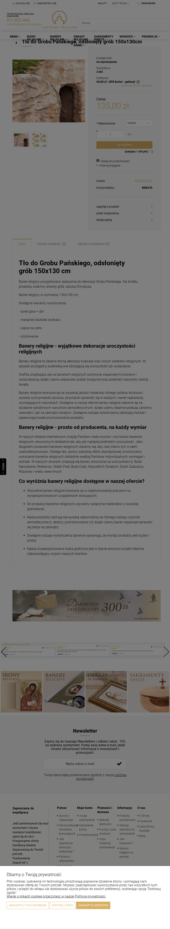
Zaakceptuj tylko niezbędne (28, 905)
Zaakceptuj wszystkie (93, 905)
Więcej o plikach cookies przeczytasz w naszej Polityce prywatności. (56, 896)
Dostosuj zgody (62, 905)
